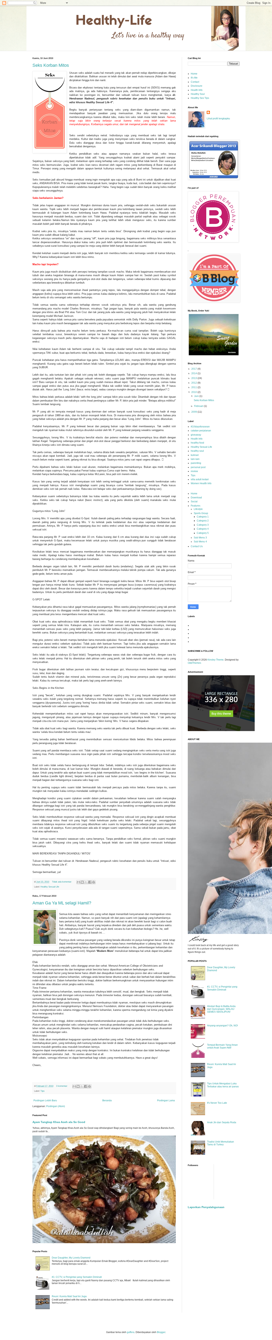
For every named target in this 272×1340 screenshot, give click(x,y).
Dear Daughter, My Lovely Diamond (71, 1257)
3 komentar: (62, 1086)
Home (194, 73)
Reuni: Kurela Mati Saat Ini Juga (69, 1296)
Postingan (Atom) (55, 1106)
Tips (42, 1091)
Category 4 (203, 528)
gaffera (130, 1332)
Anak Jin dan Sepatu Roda (221, 1122)
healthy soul (197, 451)
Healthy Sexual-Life (49, 886)
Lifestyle (198, 509)
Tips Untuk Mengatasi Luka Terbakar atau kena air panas (223, 1085)
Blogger (161, 1332)
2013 (194, 378)
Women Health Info (201, 483)
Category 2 (203, 520)
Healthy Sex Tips (200, 98)
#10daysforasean (200, 426)
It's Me (194, 77)
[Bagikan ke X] (86, 882)
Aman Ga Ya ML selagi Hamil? (61, 902)
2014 (194, 373)
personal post (198, 467)
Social (194, 501)
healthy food (197, 442)
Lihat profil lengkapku (218, 118)
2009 (194, 411)
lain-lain (195, 459)
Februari (199, 406)
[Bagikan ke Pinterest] (94, 882)
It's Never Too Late (217, 1102)
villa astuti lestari (200, 479)
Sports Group (201, 513)
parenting (196, 463)
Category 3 (203, 524)
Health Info (197, 90)
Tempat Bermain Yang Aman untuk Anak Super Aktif (222, 1046)
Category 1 (203, 516)
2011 (194, 387)
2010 (194, 392)
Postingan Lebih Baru (45, 1100)
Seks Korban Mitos (50, 65)
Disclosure (196, 85)
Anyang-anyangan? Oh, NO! (222, 1025)
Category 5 (203, 533)
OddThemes (194, 663)
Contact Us (197, 546)
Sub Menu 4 (200, 541)
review (194, 471)
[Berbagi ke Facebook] (90, 882)
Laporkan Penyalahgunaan (206, 1207)
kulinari (195, 455)
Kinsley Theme (215, 659)
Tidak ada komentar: (62, 882)
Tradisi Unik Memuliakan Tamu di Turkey (220, 1143)
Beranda (107, 1100)
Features (195, 505)
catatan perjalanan (201, 430)
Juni (196, 396)
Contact (195, 81)
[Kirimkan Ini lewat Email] (78, 882)
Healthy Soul (198, 94)
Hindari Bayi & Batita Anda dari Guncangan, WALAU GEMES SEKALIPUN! (221, 1009)
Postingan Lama (166, 1100)
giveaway (196, 434)
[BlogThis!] (82, 882)
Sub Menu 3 (200, 537)
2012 (194, 382)
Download (196, 497)
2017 (194, 368)
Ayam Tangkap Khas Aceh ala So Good (58, 1122)
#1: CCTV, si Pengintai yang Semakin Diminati (77, 1277)
